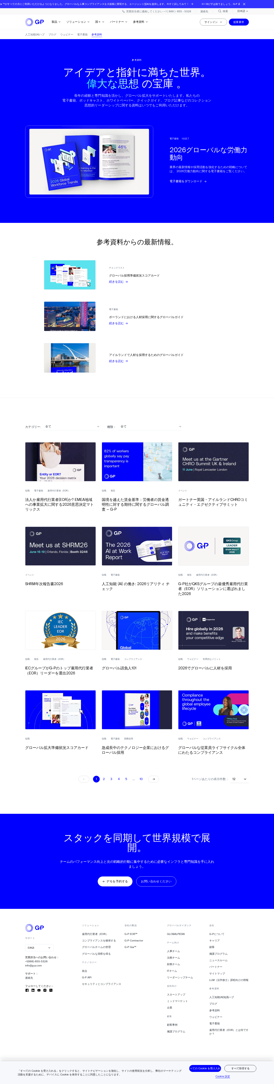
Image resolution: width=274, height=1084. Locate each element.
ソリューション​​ (76, 21)
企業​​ (169, 1007)
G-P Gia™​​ (130, 947)
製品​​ (54, 21)
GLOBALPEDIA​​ (176, 933)
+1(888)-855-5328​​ (36, 961)
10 (141, 779)
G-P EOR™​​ (131, 933)
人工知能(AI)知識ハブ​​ (221, 997)
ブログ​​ (213, 1003)
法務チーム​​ (173, 957)
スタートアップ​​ (176, 994)
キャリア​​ (214, 940)
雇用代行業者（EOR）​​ (95, 933)
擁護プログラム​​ (176, 1031)
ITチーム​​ (172, 970)
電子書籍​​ (214, 1023)
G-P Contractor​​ (134, 940)
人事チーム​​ (173, 951)
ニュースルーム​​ (218, 960)
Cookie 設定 (222, 1076)
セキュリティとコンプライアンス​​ (101, 983)
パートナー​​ (117, 21)
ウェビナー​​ (216, 1016)
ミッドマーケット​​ (177, 1001)
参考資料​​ (139, 21)
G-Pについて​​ (217, 933)
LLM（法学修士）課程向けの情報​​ (229, 980)
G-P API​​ (87, 977)
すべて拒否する (240, 1068)
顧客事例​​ (172, 1024)
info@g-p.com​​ (33, 965)
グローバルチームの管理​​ (96, 947)
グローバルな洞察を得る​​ (96, 953)
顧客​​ (212, 947)
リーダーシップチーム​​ (180, 977)
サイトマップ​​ (217, 973)
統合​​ (84, 970)
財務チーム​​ (173, 964)
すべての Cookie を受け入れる (205, 1068)
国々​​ (98, 21)
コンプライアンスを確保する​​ (99, 940)
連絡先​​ (29, 977)
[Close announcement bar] (244, 4)
